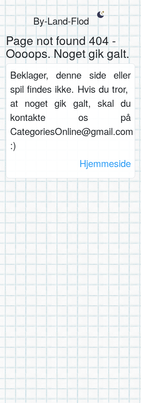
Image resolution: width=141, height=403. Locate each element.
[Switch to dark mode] (100, 14)
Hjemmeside (105, 163)
